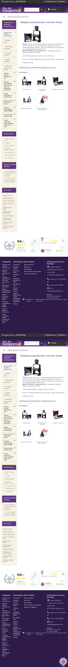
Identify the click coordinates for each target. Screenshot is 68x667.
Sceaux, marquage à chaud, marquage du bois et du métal (8, 123)
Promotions (16, 264)
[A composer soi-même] (57, 80)
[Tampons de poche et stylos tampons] (42, 100)
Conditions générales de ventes (16, 280)
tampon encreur (7, 195)
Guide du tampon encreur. (15, 289)
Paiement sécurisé (10, 155)
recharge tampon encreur (7, 223)
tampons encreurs (8, 198)
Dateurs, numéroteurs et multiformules (8, 95)
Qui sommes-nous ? (10, 152)
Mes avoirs (27, 267)
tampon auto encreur (8, 201)
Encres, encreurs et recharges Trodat (8, 102)
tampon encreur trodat (7, 208)
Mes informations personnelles (32, 271)
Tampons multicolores (7, 60)
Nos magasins (9, 157)
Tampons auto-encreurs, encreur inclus (8, 34)
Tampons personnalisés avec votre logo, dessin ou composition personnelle (8, 86)
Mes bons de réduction (30, 274)
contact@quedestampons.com (55, 291)
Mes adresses (28, 269)
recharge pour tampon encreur (7, 219)
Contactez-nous (50, 1)
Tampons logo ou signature (8, 47)
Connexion (61, 1)
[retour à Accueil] (4, 17)
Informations (8, 134)
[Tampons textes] (26, 80)
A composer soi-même (7, 54)
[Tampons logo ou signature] (42, 80)
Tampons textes (7, 41)
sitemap (15, 304)
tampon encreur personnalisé (7, 212)
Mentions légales (9, 145)
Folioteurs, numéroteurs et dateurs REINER (8, 109)
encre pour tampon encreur (8, 227)
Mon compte (29, 262)
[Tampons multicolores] (26, 100)
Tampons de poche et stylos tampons (8, 67)
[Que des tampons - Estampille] (12, 10)
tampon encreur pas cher (8, 204)
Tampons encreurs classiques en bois (7, 76)
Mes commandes (29, 264)
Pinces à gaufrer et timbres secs (8, 115)
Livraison (7, 143)
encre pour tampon (8, 215)
